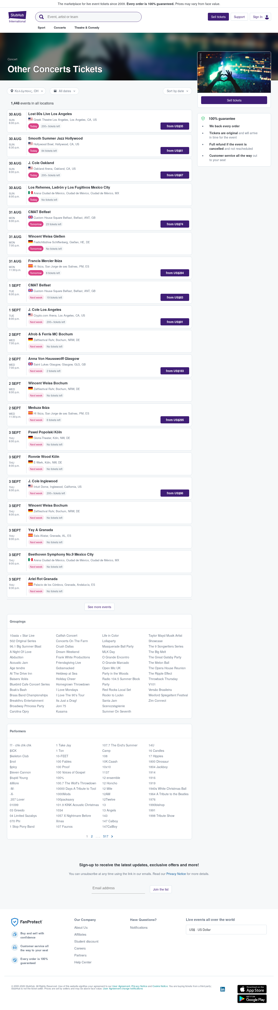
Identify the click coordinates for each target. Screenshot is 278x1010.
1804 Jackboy (158, 767)
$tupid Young (19, 777)
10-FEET (62, 756)
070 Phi (15, 821)
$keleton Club (19, 756)
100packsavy (65, 799)
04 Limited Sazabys (23, 815)
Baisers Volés (19, 679)
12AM (106, 794)
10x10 (106, 767)
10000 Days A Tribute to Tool (76, 788)
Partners (80, 955)
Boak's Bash (18, 689)
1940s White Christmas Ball (167, 788)
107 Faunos (64, 826)
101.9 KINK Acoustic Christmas (77, 805)
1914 (152, 772)
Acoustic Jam (19, 662)
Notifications (139, 927)
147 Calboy (110, 821)
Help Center (83, 962)
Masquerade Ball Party (118, 646)
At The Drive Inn (21, 673)
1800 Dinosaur (159, 761)
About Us (81, 927)
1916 (152, 777)
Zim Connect (157, 700)
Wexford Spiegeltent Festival (168, 695)
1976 (152, 799)
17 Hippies (156, 756)
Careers (80, 948)
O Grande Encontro (115, 657)
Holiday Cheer (66, 679)
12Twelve (108, 799)
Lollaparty (109, 641)
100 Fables (63, 761)
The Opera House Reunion (167, 668)
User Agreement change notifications (123, 988)
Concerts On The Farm (72, 641)
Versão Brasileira (160, 689)
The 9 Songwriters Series (166, 646)
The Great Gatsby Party (165, 657)
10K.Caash (109, 761)
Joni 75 (61, 706)
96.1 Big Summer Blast (25, 646)
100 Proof (63, 767)
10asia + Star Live (22, 635)
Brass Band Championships (29, 695)
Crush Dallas (65, 646)
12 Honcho (109, 783)
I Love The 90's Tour (70, 695)
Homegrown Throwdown (73, 684)
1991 (152, 810)
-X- (12, 794)
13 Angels (109, 810)
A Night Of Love (20, 651)
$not (13, 761)
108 (105, 756)
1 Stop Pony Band (22, 826)
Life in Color (110, 635)
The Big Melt (157, 651)
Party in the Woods (115, 673)
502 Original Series (23, 641)
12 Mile (107, 788)
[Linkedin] (222, 995)
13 (104, 805)
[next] (112, 836)
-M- (12, 788)
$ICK (13, 750)
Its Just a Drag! (66, 700)
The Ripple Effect (160, 673)
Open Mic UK (111, 668)
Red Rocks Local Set (116, 689)
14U (151, 745)
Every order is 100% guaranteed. (150, 4)
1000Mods (63, 794)
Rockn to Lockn (113, 695)
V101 (152, 684)
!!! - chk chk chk (20, 745)
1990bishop (157, 805)
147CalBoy (109, 826)
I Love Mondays (67, 689)
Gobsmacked (65, 668)
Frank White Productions (73, 657)
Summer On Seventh (116, 711)
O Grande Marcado (115, 662)
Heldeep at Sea (66, 673)
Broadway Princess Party (27, 706)
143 (105, 815)
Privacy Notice (176, 873)
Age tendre (17, 668)
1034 (59, 810)
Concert (12, 59)
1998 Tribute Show (161, 815)
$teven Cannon (20, 772)
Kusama (61, 711)
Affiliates (80, 934)
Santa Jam (109, 700)
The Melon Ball (159, 662)
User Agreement (121, 986)
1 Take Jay (63, 745)
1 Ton (60, 750)
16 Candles (156, 750)
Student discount (86, 941)
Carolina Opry (19, 711)
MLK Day (108, 651)
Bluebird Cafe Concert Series (30, 684)
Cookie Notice (160, 986)
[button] (234, 100)
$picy (13, 767)
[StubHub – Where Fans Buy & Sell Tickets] (17, 16)
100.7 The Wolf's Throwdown (76, 783)
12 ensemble (111, 777)
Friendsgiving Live (68, 662)
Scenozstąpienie (113, 706)
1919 (152, 783)
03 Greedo (17, 810)
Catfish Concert (66, 635)
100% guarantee (222, 118)
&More (14, 783)
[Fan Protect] (27, 922)
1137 (105, 772)
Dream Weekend (67, 651)
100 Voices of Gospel (70, 772)
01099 (14, 805)
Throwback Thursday (163, 679)
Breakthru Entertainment (26, 700)
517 (105, 836)
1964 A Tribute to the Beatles (169, 794)
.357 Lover (17, 799)
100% (60, 777)
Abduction (16, 657)
